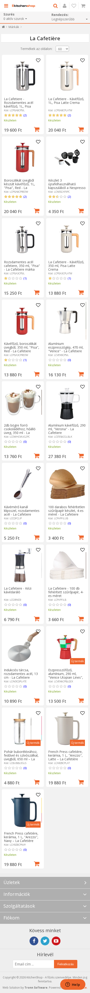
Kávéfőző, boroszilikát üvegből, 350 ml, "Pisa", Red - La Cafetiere (21, 347)
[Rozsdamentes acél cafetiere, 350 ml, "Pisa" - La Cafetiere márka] (23, 239)
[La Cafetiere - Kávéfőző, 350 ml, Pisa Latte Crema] (67, 239)
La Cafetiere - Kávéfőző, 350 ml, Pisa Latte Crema (66, 266)
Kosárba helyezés (36, 129)
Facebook (34, 941)
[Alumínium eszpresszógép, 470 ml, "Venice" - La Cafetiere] (67, 321)
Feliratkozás (65, 964)
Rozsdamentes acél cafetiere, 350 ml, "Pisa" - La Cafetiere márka (22, 266)
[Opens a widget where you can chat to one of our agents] (72, 985)
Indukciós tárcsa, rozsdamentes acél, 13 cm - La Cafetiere (21, 674)
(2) (25, 115)
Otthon (3, 28)
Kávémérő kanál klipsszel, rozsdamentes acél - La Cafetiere (21, 511)
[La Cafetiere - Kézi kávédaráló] (23, 565)
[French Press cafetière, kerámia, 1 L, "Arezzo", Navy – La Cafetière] (23, 810)
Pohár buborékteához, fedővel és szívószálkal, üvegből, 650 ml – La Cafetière (21, 757)
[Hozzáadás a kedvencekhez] (38, 60)
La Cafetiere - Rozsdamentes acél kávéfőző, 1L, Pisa (18, 102)
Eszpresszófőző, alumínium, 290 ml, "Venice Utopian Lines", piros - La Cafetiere (65, 675)
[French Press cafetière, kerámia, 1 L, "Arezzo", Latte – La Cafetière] (67, 729)
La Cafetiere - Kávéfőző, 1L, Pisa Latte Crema (66, 101)
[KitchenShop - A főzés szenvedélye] (23, 6)
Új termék (77, 661)
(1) (25, 278)
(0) (69, 360)
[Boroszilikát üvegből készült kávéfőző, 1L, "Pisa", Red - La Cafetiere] (23, 157)
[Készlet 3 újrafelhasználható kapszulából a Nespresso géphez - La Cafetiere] (67, 157)
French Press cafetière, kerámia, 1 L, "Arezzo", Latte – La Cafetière (65, 755)
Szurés (9, 14)
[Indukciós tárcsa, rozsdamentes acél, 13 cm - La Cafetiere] (23, 647)
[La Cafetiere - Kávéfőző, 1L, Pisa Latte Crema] (67, 76)
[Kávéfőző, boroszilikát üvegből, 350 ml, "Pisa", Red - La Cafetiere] (23, 321)
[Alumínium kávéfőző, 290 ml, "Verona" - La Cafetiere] (67, 402)
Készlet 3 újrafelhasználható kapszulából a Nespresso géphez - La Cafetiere (67, 186)
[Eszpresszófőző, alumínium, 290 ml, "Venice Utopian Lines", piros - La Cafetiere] (67, 647)
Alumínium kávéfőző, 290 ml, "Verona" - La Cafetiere (67, 429)
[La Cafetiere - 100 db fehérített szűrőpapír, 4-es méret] (67, 565)
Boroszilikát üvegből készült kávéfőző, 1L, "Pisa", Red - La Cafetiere (19, 186)
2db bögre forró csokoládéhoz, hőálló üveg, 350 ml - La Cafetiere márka (20, 431)
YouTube (56, 941)
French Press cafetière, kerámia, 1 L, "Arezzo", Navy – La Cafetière (21, 837)
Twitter (45, 941)
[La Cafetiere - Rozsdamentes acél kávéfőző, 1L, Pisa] (23, 76)
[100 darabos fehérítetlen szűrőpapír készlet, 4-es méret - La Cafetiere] (67, 484)
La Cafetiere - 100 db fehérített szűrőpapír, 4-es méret (66, 592)
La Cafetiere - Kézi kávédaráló (17, 590)
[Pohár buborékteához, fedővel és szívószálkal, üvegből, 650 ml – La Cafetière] (23, 729)
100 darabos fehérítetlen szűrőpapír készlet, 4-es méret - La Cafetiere (66, 511)
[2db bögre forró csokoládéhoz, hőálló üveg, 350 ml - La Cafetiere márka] (23, 402)
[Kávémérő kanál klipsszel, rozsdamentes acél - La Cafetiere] (23, 484)
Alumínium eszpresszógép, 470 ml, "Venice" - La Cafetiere (66, 347)
